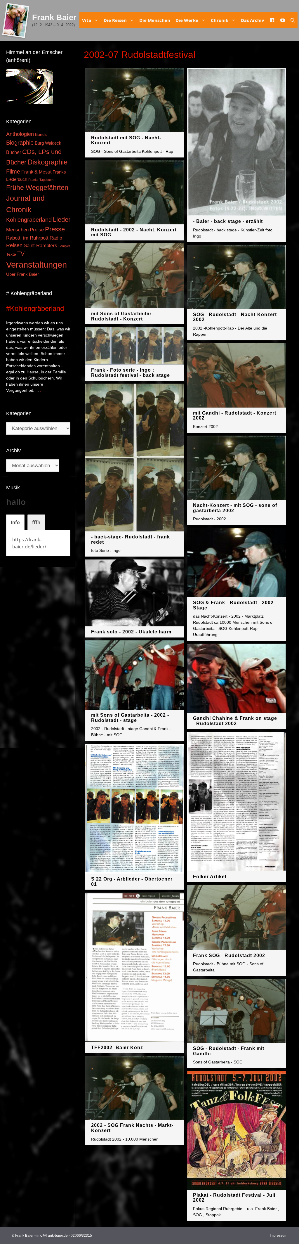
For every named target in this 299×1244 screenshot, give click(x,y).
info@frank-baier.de (52, 1235)
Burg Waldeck (48, 143)
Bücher (13, 152)
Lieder (61, 219)
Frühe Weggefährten (37, 187)
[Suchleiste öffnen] (293, 20)
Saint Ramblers (40, 245)
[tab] (15, 522)
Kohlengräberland (29, 219)
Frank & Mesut (36, 171)
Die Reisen (115, 20)
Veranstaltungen (36, 264)
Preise (37, 230)
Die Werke (186, 20)
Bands (41, 134)
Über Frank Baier (22, 274)
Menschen (17, 230)
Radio (56, 237)
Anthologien (20, 134)
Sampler (64, 246)
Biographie (20, 142)
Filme (13, 171)
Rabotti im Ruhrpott (27, 238)
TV (21, 253)
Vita (86, 20)
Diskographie (47, 162)
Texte (11, 254)
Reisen (14, 245)
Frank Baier (54, 17)
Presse (55, 229)
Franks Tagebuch (40, 179)
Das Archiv (252, 20)
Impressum (278, 1235)
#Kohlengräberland (35, 308)
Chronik (219, 20)
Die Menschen (154, 20)
